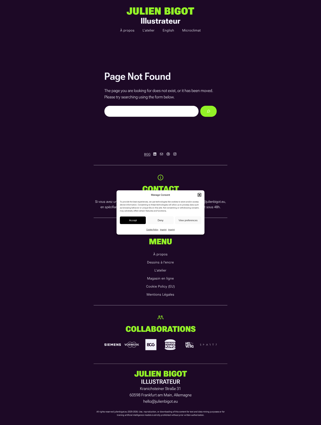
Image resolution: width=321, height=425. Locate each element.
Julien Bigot (160, 11)
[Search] (208, 111)
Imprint (163, 229)
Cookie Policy (152, 229)
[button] (199, 195)
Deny (161, 220)
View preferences (188, 220)
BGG (147, 154)
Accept (133, 220)
